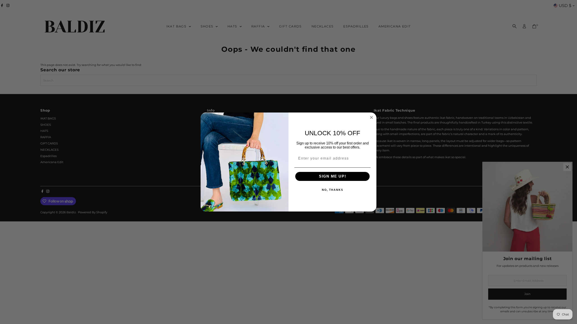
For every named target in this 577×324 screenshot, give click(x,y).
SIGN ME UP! (332, 176)
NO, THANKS (332, 189)
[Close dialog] (371, 117)
